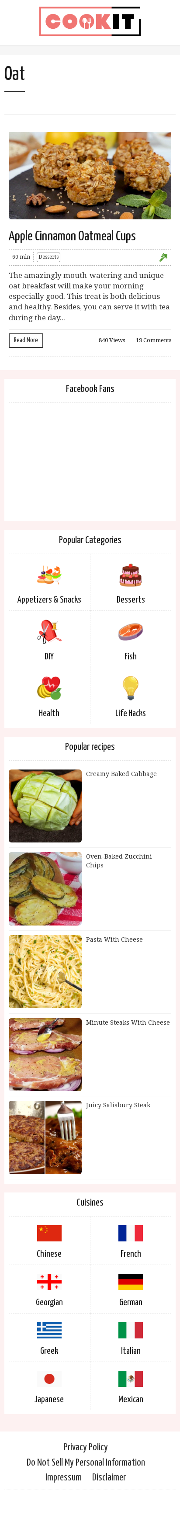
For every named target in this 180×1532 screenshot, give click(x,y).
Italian (131, 1351)
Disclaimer (109, 1478)
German (130, 1302)
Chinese (49, 1254)
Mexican (130, 1399)
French (131, 1254)
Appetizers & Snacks (49, 600)
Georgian (49, 1302)
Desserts (48, 257)
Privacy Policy (86, 1447)
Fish (131, 656)
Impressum (63, 1478)
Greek (49, 1351)
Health (49, 713)
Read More (26, 340)
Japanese (49, 1399)
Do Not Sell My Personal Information (86, 1463)
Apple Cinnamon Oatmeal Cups (72, 236)
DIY (49, 656)
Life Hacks (130, 713)
